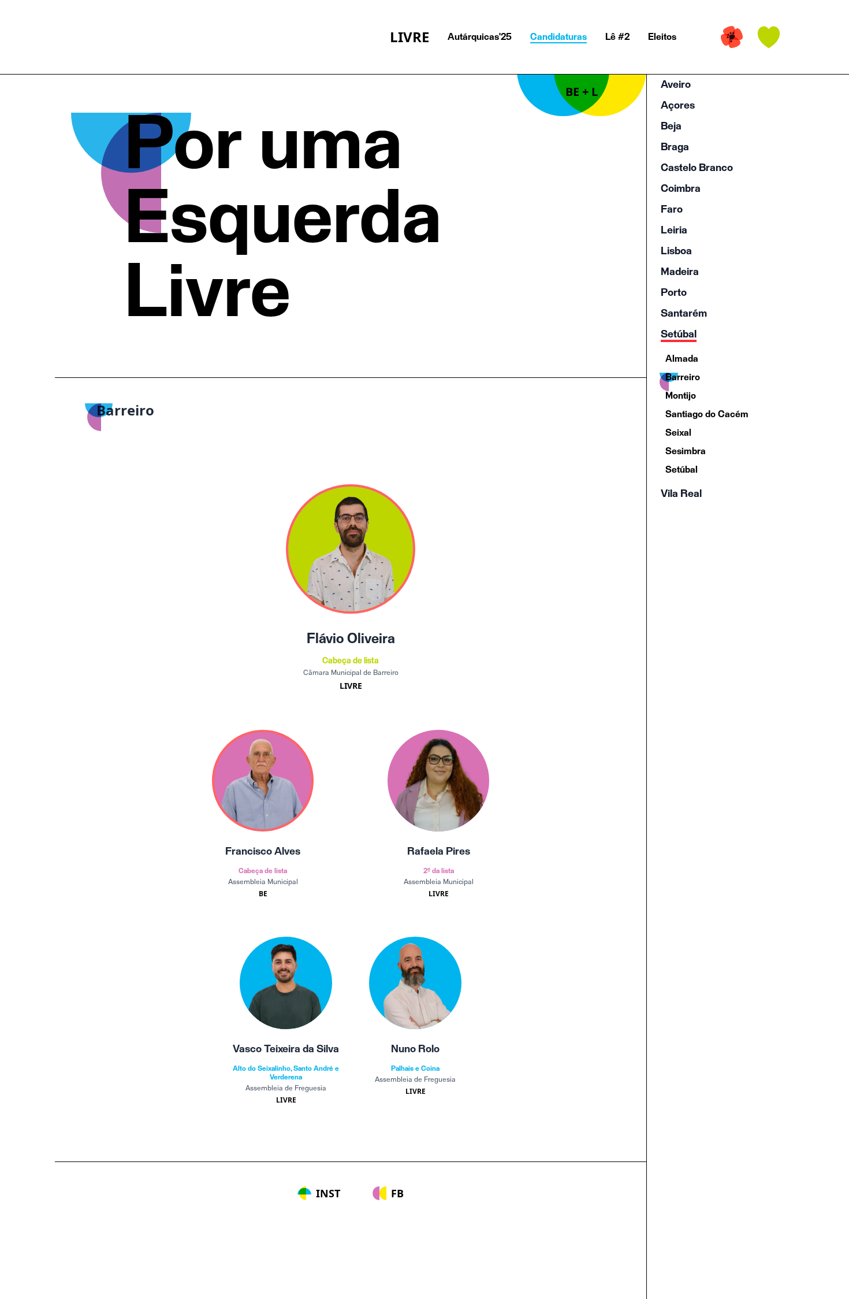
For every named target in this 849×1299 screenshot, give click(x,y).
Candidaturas (558, 37)
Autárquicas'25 (480, 37)
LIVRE (409, 37)
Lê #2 (617, 37)
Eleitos (662, 37)
